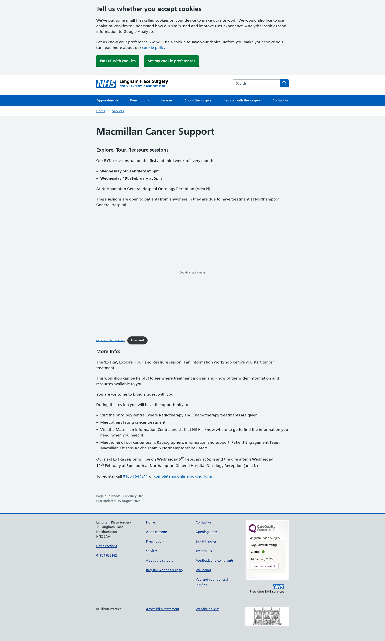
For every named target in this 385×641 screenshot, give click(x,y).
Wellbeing (203, 570)
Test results (204, 551)
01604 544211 (135, 476)
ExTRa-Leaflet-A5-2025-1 (110, 340)
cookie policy (153, 47)
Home (100, 111)
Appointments (107, 100)
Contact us (280, 100)
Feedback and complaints (214, 560)
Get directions (106, 546)
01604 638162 (106, 555)
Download (137, 340)
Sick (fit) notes (206, 541)
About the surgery (198, 100)
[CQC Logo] (262, 531)
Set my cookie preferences (171, 61)
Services (166, 100)
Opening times (206, 532)
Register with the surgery (242, 100)
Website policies (207, 609)
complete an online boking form (183, 476)
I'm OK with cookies (118, 61)
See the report (262, 566)
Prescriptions (139, 100)
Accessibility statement (162, 609)
